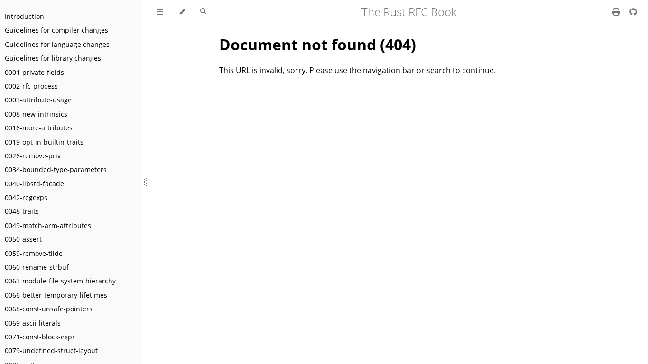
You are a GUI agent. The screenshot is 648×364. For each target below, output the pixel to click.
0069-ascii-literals (33, 323)
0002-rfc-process (31, 86)
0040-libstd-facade (34, 183)
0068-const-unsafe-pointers (49, 308)
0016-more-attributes (39, 127)
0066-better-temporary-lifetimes (56, 295)
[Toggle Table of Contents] (159, 12)
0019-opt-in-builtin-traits (44, 141)
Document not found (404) (317, 44)
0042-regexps (26, 197)
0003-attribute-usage (38, 99)
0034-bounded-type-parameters (56, 169)
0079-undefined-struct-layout (51, 350)
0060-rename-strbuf (37, 267)
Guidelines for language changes (57, 44)
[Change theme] (182, 12)
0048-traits (22, 211)
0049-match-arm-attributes (48, 225)
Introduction (24, 16)
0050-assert (23, 239)
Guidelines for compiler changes (56, 30)
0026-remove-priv (33, 155)
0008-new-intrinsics (36, 113)
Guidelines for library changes (53, 58)
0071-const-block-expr (40, 336)
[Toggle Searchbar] (203, 12)
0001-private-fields (34, 72)
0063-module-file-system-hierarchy (60, 280)
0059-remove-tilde (34, 253)
